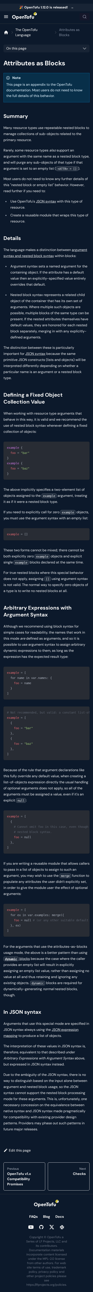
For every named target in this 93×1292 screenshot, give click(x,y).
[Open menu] (6, 16)
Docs (59, 1216)
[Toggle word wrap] (76, 712)
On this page (16, 48)
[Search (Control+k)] (85, 16)
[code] (46, 461)
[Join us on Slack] (62, 1227)
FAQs (33, 1216)
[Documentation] (6, 32)
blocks (17, 958)
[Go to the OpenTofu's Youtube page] (31, 1227)
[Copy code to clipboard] (84, 447)
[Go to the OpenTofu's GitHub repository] (41, 1227)
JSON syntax (46, 201)
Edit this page (20, 1150)
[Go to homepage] (24, 16)
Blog (46, 1216)
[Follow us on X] (51, 1227)
